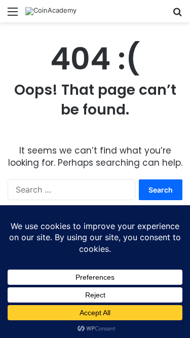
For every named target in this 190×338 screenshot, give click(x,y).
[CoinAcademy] (51, 11)
